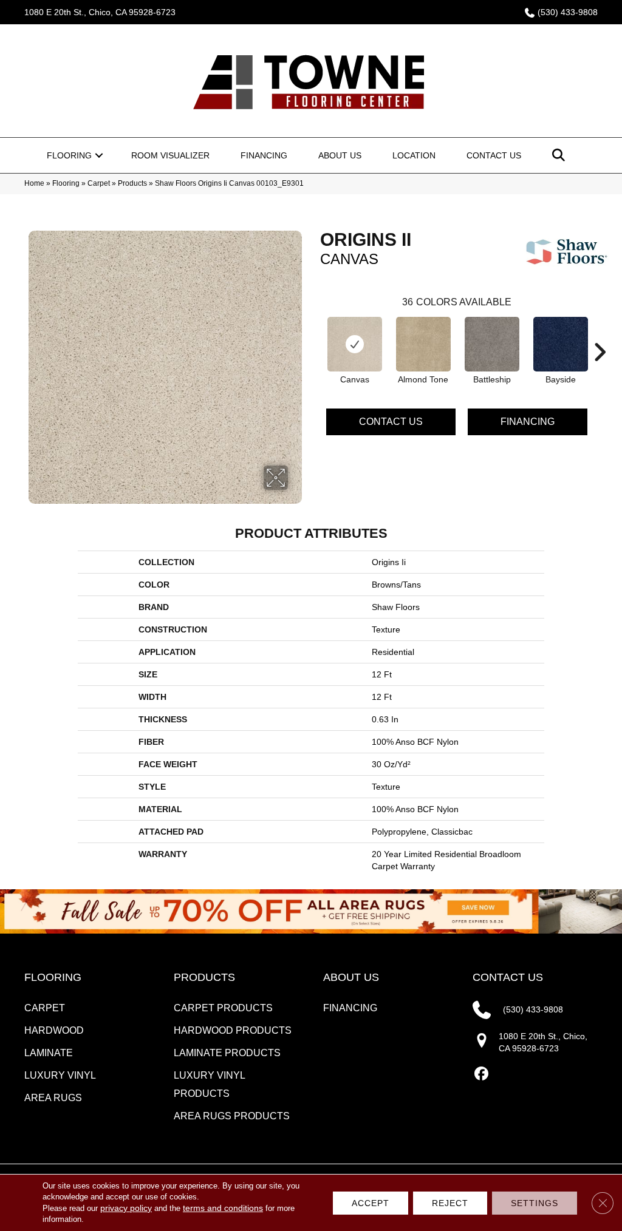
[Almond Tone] (423, 344)
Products (132, 183)
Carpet (98, 183)
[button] (99, 155)
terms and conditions (223, 1208)
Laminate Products (227, 1053)
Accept (370, 1203)
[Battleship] (492, 344)
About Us (339, 155)
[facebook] (481, 1074)
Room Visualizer (170, 155)
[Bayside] (560, 344)
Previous (314, 334)
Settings (534, 1203)
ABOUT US (351, 977)
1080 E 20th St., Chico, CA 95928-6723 (100, 12)
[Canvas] (354, 344)
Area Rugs (53, 1098)
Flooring (69, 155)
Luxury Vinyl (60, 1075)
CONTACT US (508, 977)
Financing (264, 155)
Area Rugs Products (232, 1116)
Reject (450, 1203)
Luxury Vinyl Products (209, 1084)
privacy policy (126, 1208)
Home (34, 183)
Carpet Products (223, 1008)
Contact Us (493, 155)
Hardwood (54, 1030)
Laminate (48, 1053)
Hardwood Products (233, 1030)
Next (599, 334)
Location (414, 155)
